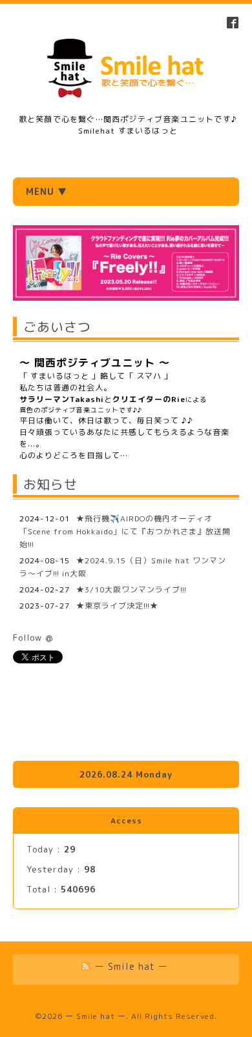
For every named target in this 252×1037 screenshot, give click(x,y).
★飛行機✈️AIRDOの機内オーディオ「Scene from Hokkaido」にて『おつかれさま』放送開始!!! (125, 531)
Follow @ (33, 637)
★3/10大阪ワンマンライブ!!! (131, 589)
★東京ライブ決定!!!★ (117, 605)
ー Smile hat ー (95, 1016)
